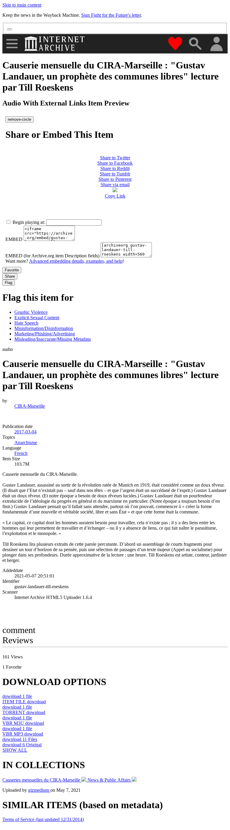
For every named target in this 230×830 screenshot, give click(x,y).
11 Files (19, 739)
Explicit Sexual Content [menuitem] (36, 317)
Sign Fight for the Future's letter (111, 15)
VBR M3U (23, 723)
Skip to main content (21, 4)
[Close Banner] (9, 29)
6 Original (22, 744)
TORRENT (23, 712)
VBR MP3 (22, 733)
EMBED (13, 239)
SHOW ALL (14, 750)
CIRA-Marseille (29, 406)
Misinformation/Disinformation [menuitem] (43, 328)
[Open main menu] (12, 43)
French (21, 453)
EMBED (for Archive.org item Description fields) (52, 255)
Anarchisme (25, 442)
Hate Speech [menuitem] (26, 322)
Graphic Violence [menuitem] (31, 312)
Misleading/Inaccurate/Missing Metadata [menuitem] (52, 339)
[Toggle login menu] (216, 44)
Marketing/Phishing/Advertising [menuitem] (44, 333)
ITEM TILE (24, 701)
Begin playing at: (29, 222)
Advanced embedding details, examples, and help (75, 261)
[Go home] (55, 43)
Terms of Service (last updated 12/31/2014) (43, 819)
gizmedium (39, 790)
